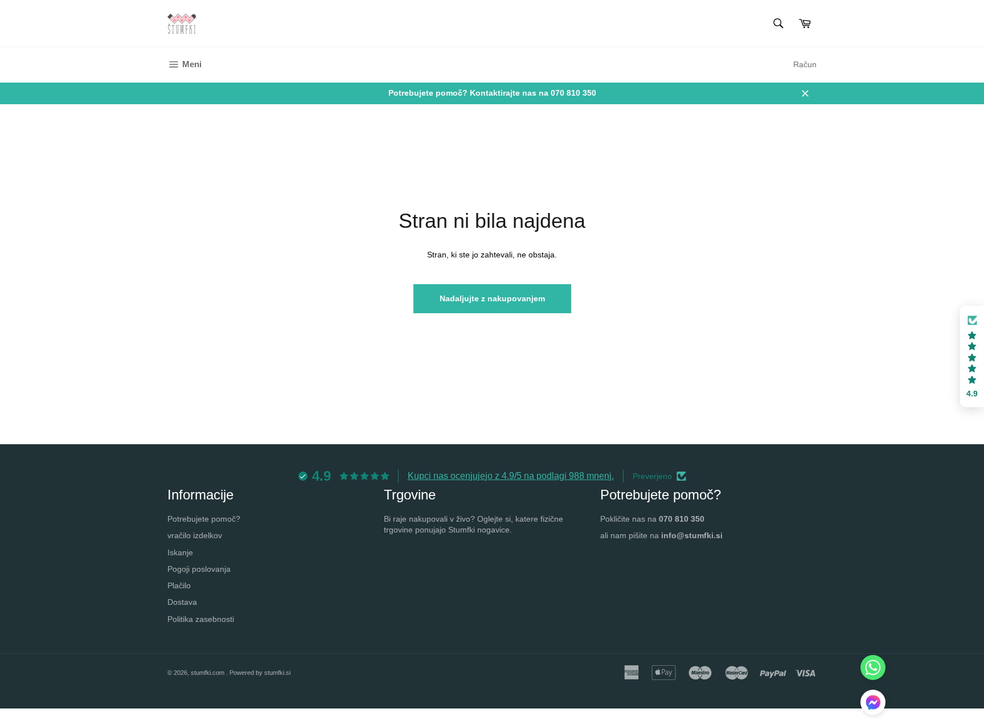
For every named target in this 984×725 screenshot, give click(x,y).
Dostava (182, 602)
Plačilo (179, 585)
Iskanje (180, 552)
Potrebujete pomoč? (203, 518)
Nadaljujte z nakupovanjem (492, 298)
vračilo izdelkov (194, 535)
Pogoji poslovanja (199, 569)
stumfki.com (208, 672)
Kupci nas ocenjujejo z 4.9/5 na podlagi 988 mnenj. (511, 476)
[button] (872, 704)
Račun (805, 64)
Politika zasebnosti (200, 619)
